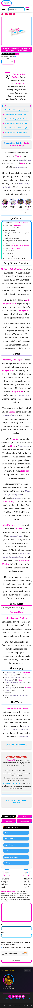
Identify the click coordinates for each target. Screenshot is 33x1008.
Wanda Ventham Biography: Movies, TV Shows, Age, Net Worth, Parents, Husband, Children (17, 132)
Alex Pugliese (8, 833)
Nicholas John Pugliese (11, 857)
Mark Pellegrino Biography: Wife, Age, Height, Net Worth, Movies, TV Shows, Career (28, 882)
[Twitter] (13, 996)
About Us (4, 1005)
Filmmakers (9, 821)
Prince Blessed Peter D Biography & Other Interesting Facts (17, 128)
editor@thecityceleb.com (11, 783)
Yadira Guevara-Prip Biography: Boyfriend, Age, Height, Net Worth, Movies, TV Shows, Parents (5, 882)
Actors (24, 816)
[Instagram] (19, 996)
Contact (29, 1005)
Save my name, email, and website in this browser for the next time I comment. (15, 943)
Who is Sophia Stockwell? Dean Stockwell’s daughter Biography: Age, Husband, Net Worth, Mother (17, 123)
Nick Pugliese (8, 863)
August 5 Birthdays (9, 838)
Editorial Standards (14, 1005)
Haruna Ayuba (10, 56)
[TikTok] (23, 996)
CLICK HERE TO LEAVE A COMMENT (16, 745)
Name (2, 925)
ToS (24, 1005)
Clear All (27, 970)
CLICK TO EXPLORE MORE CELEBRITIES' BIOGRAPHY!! (16, 802)
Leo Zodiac (7, 851)
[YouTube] (16, 996)
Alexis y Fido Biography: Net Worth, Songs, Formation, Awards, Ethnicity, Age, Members (17, 119)
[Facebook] (9, 996)
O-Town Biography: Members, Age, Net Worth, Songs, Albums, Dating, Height (17, 114)
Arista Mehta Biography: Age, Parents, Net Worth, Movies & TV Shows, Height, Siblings (17, 110)
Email (2, 932)
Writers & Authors (24, 821)
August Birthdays (9, 845)
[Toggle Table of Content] (10, 61)
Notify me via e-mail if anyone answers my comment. (16, 947)
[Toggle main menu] (3, 9)
